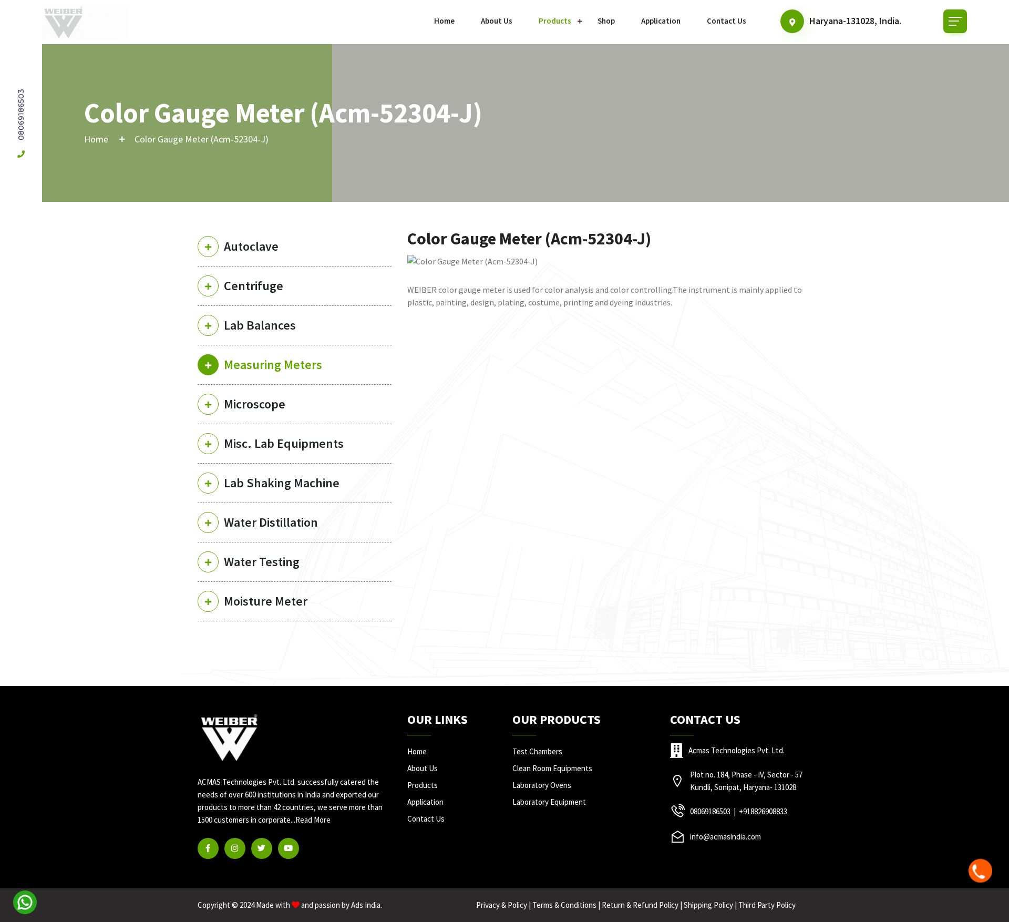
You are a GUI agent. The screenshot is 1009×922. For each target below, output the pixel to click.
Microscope (254, 404)
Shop (606, 21)
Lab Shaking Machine (281, 483)
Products (555, 21)
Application (661, 21)
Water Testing (262, 562)
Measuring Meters (273, 364)
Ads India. (366, 905)
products (422, 785)
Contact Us (726, 21)
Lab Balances (260, 325)
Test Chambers (537, 751)
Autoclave (251, 246)
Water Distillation (271, 522)
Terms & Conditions (564, 905)
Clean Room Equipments (552, 768)
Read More (313, 820)
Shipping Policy (708, 905)
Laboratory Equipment (549, 802)
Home (444, 21)
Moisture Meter (265, 601)
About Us (496, 21)
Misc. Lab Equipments (284, 443)
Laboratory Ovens (541, 785)
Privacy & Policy (501, 905)
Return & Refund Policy (640, 905)
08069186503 (21, 115)
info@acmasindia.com (725, 837)
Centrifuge (253, 286)
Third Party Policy (767, 905)
